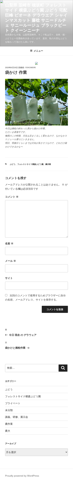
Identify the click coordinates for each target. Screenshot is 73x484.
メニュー (38, 50)
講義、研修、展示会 (16, 416)
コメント (12, 196)
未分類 (9, 410)
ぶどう (12, 164)
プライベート (12, 403)
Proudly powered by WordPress (22, 475)
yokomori (30, 67)
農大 (7, 430)
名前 (9, 243)
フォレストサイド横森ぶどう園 (30, 164)
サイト (9, 278)
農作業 (48, 164)
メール (10, 260)
